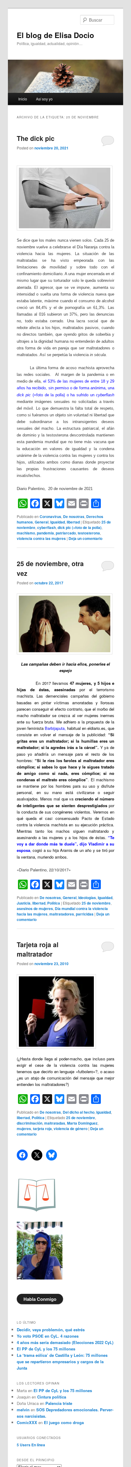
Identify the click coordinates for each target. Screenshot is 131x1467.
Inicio (22, 98)
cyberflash (46, 527)
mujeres (24, 1128)
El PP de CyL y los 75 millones (47, 1349)
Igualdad (57, 522)
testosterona (89, 533)
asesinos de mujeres (35, 908)
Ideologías (87, 897)
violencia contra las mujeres (41, 538)
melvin (23, 1410)
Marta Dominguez (82, 1123)
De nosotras (73, 516)
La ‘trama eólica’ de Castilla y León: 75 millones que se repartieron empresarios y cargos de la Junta (62, 1361)
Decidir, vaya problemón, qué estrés (51, 1329)
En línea (31, 1445)
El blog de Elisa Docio (55, 35)
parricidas (85, 914)
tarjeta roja (42, 1128)
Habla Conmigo (39, 1299)
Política (53, 903)
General (41, 522)
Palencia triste (58, 1403)
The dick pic (36, 138)
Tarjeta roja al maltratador (37, 949)
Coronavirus (50, 516)
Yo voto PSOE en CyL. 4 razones (48, 1336)
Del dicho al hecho (78, 1112)
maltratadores (61, 914)
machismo (26, 533)
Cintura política (51, 1397)
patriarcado (66, 533)
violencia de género (70, 1128)
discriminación (29, 1123)
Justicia (23, 903)
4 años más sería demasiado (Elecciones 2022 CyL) (65, 1342)
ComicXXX (27, 1422)
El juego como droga (64, 1422)
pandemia (45, 533)
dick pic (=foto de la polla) (79, 527)
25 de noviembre (96, 903)
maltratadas (54, 1123)
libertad (73, 522)
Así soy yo (44, 98)
